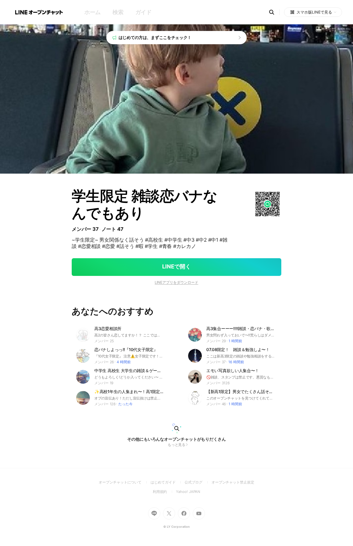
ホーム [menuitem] (92, 12)
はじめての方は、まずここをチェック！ (155, 37)
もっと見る (177, 444)
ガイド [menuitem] (143, 12)
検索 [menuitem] (118, 12)
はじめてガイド (167, 482)
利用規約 (164, 491)
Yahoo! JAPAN (188, 491)
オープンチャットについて (125, 482)
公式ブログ (197, 482)
